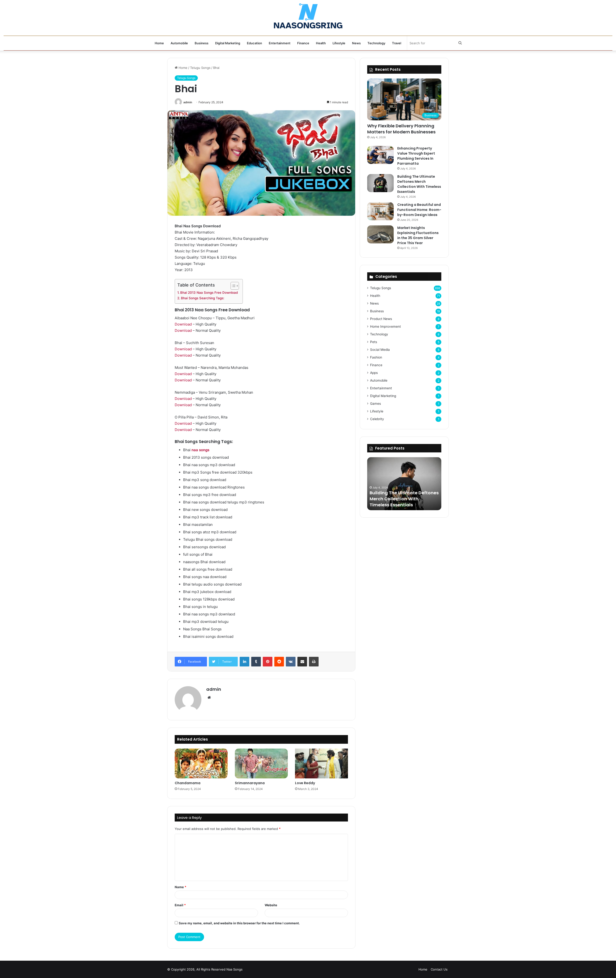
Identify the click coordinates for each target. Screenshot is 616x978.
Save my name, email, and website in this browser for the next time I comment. (239, 923)
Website (271, 905)
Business (201, 43)
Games (375, 403)
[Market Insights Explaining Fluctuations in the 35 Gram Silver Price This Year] (380, 234)
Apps (374, 373)
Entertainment (279, 43)
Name (180, 887)
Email (180, 905)
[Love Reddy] (321, 763)
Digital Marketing (227, 43)
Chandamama (187, 783)
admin (187, 102)
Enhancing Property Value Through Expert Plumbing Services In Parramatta (416, 156)
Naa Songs (234, 969)
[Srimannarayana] (261, 763)
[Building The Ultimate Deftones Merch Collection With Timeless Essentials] (380, 183)
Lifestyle (339, 43)
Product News (381, 319)
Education (254, 43)
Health (321, 43)
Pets (373, 342)
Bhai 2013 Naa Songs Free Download (209, 292)
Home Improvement (385, 326)
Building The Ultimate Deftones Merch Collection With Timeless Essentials (419, 184)
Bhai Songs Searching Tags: (202, 298)
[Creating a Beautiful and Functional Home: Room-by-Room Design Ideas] (380, 211)
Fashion (376, 357)
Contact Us (439, 969)
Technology (376, 43)
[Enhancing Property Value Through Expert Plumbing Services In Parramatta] (380, 155)
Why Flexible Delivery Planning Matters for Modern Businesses (401, 129)
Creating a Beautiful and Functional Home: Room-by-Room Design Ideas (419, 209)
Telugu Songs (200, 68)
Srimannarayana (250, 783)
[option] (404, 483)
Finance (303, 43)
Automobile (179, 43)
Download (183, 324)
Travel (396, 43)
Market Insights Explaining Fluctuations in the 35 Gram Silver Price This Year (418, 235)
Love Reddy (305, 783)
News (356, 43)
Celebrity (377, 419)
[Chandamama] (201, 763)
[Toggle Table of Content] (232, 286)
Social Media (380, 350)
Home (159, 43)
